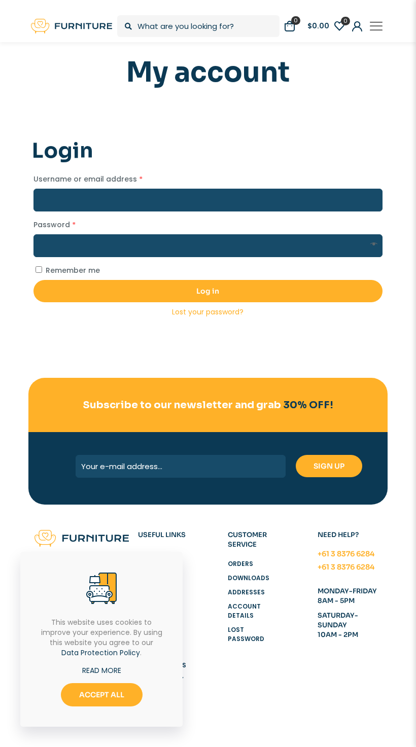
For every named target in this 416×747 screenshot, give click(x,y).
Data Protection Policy (100, 653)
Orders (240, 563)
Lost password (246, 634)
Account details (244, 611)
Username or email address (88, 179)
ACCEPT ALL (101, 694)
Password (54, 225)
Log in (207, 291)
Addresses (246, 592)
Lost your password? (208, 312)
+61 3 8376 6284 (346, 553)
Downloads (248, 578)
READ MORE (101, 670)
